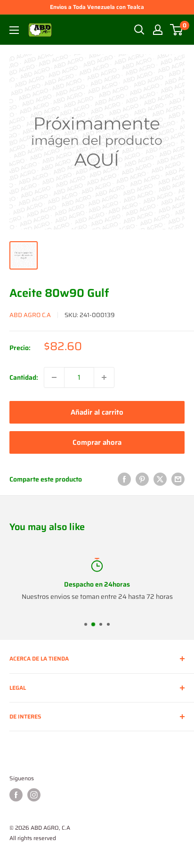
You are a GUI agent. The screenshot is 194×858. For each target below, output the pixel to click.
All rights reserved (32, 837)
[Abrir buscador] (139, 30)
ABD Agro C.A (30, 315)
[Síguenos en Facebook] (16, 794)
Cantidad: (23, 377)
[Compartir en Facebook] (124, 479)
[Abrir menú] (14, 30)
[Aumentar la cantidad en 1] (104, 377)
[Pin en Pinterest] (142, 479)
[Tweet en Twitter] (160, 479)
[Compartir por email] (178, 479)
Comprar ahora (97, 442)
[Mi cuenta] (157, 30)
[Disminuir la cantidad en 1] (54, 377)
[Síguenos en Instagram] (33, 794)
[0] (177, 29)
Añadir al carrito (97, 412)
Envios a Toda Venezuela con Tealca (97, 6)
